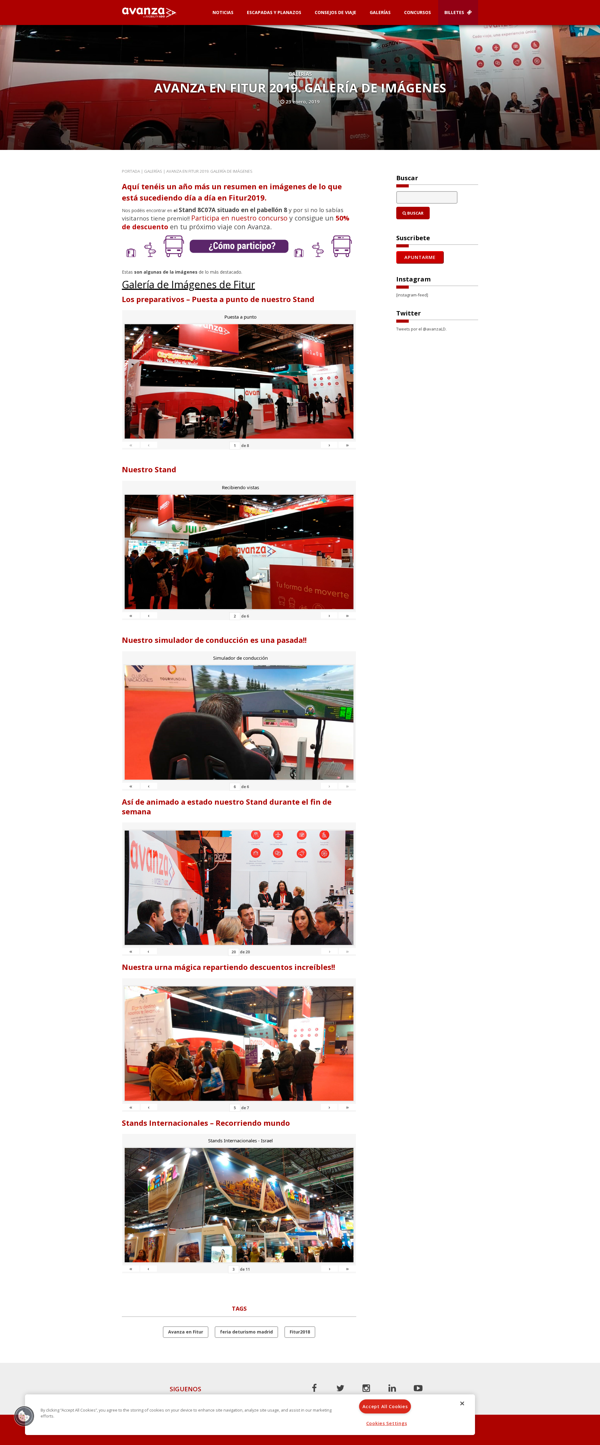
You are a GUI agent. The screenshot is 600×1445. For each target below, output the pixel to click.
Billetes (454, 12)
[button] (24, 1416)
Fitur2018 (300, 1332)
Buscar (414, 213)
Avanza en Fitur (185, 1332)
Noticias (222, 12)
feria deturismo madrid (246, 1332)
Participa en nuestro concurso (239, 217)
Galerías (380, 12)
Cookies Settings (386, 1423)
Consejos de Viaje (335, 12)
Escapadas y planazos (274, 12)
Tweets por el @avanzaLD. (421, 329)
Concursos (417, 12)
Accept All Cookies (385, 1406)
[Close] (462, 1403)
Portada (131, 171)
